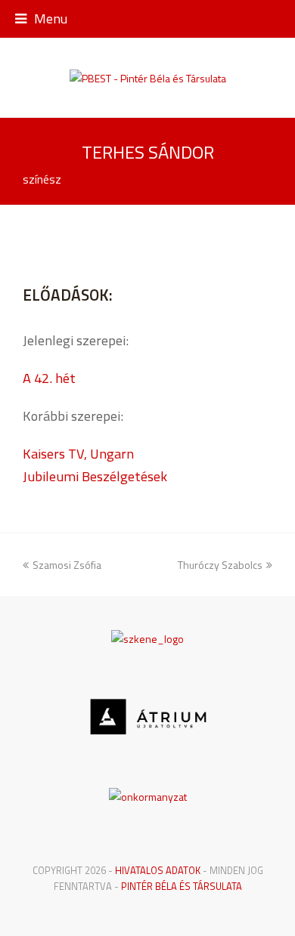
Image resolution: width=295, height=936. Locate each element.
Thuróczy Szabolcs (220, 565)
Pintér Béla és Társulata (181, 886)
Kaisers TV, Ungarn (78, 453)
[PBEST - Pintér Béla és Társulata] (148, 77)
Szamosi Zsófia (67, 565)
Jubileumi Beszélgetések (95, 476)
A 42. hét (49, 377)
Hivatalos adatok (157, 870)
